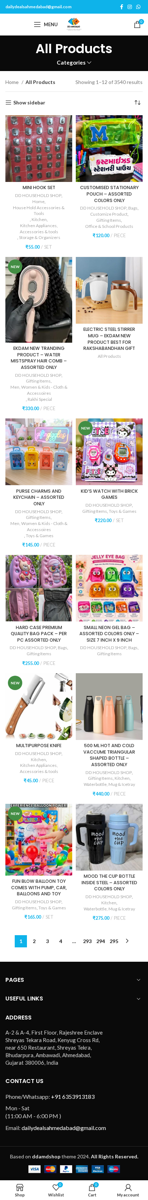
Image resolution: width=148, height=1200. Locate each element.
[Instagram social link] (129, 6)
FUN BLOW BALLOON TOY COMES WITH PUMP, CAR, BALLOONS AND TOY (39, 887)
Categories (71, 62)
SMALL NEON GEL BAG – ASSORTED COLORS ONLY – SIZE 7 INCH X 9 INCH (109, 633)
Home (12, 82)
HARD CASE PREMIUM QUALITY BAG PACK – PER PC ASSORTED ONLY (39, 633)
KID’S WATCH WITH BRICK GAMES (109, 494)
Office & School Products (109, 226)
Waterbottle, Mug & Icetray (109, 784)
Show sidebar (29, 103)
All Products (109, 356)
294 (100, 941)
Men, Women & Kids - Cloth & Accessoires (39, 390)
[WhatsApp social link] (138, 6)
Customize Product (109, 214)
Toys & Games (40, 535)
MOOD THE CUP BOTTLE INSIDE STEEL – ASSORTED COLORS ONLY (109, 882)
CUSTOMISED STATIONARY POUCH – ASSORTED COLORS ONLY (109, 193)
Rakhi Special (40, 399)
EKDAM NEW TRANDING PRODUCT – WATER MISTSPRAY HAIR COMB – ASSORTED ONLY (39, 357)
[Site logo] (74, 24)
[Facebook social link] (121, 6)
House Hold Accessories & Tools (39, 210)
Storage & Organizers (39, 237)
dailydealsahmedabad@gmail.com (38, 6)
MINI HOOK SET (39, 187)
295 (114, 941)
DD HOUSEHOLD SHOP (38, 195)
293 (87, 941)
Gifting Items (108, 220)
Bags (133, 208)
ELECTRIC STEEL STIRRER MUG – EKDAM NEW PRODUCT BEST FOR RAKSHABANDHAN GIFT (109, 338)
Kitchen (39, 219)
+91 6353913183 (72, 1096)
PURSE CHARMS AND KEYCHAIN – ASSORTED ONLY (38, 497)
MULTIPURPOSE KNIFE (38, 745)
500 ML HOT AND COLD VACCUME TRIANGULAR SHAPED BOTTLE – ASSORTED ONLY (109, 755)
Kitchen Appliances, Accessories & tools (39, 228)
